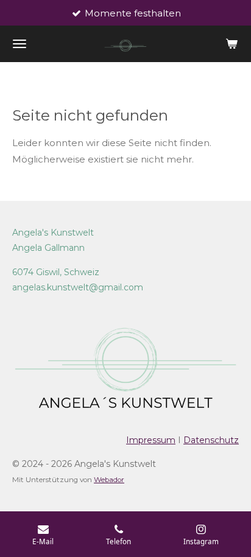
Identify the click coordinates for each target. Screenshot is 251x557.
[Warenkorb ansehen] (231, 44)
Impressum (150, 440)
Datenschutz (211, 440)
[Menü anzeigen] (19, 44)
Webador (109, 479)
